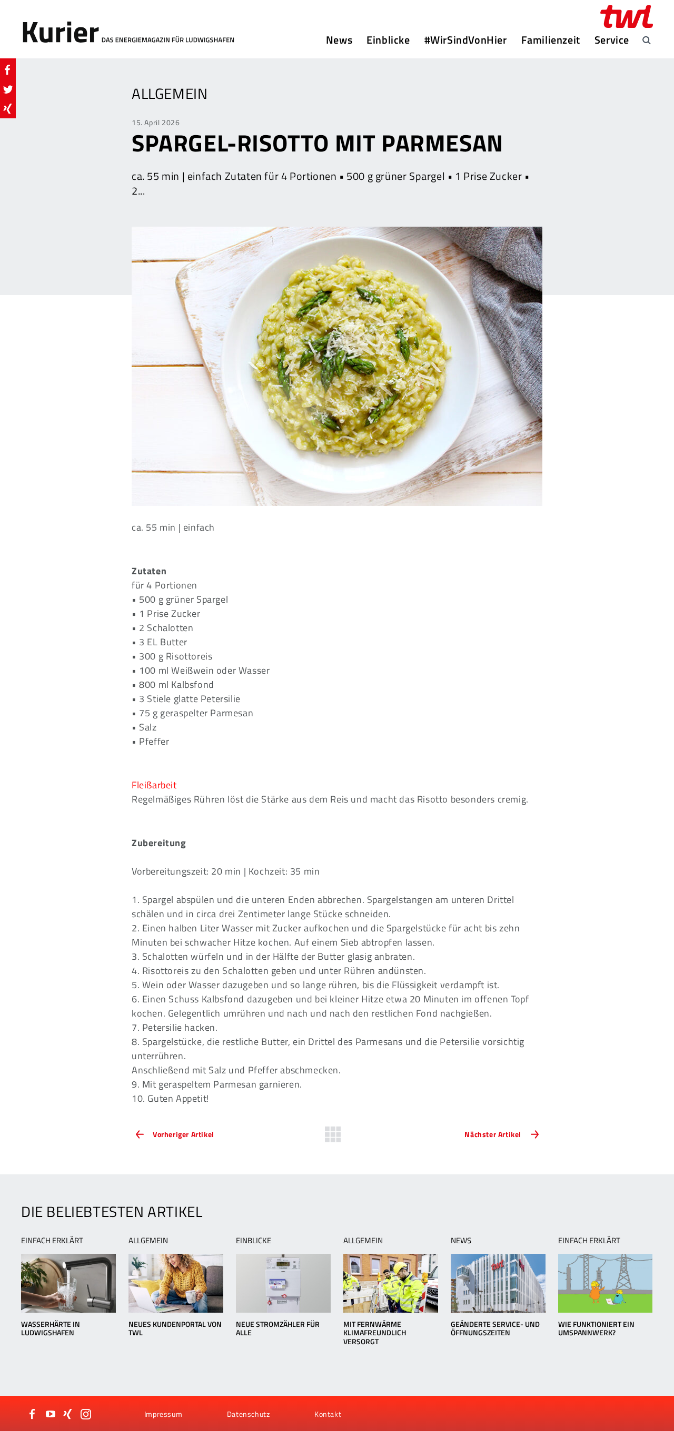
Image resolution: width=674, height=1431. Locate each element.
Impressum (163, 1413)
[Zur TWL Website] (626, 16)
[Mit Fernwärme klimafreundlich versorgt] (390, 1283)
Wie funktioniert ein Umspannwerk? (596, 1328)
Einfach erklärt (52, 1240)
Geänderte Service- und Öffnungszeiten (495, 1328)
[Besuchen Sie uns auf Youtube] (50, 1414)
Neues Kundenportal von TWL (175, 1328)
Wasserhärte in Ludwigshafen (50, 1328)
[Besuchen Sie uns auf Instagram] (86, 1414)
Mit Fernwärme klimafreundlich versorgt (374, 1332)
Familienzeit (550, 40)
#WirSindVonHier (465, 40)
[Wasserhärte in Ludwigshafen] (68, 1283)
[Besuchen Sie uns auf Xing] (68, 1414)
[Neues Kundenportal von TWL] (175, 1283)
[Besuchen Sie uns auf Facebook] (32, 1414)
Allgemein (148, 1240)
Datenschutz (248, 1413)
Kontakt (327, 1413)
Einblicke (388, 40)
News (339, 40)
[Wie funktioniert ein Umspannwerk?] (605, 1283)
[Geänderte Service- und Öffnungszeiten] (498, 1283)
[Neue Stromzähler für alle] (283, 1283)
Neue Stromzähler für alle (278, 1328)
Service (611, 40)
